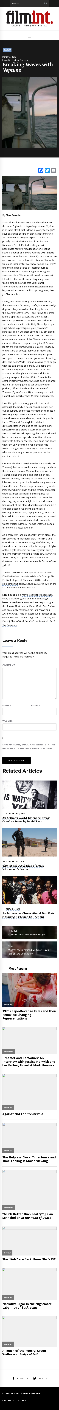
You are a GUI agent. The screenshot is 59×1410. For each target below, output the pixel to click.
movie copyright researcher (37, 594)
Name (6, 705)
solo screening (10, 583)
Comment (8, 665)
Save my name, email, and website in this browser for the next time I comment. (29, 746)
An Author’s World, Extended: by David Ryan (26, 819)
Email (35, 705)
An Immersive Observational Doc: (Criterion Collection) (28, 915)
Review (7, 49)
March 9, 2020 (13, 909)
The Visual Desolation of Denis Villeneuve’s (23, 867)
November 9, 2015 (15, 861)
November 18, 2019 (15, 813)
